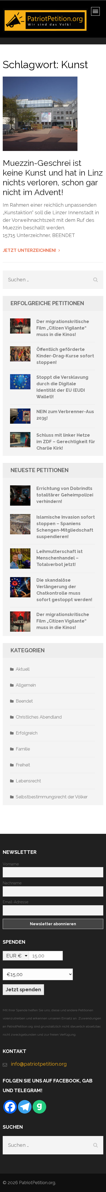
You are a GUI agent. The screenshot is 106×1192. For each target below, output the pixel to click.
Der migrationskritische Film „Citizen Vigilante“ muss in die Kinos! (62, 328)
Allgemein (26, 685)
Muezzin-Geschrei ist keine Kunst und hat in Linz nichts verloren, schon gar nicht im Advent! (53, 177)
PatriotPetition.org (37, 1182)
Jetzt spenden (23, 989)
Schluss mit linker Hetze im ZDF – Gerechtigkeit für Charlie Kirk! (65, 442)
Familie (23, 749)
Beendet (24, 701)
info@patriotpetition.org (39, 1064)
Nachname (12, 883)
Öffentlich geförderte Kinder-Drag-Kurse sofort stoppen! (65, 356)
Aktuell (23, 669)
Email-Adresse (15, 902)
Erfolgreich (27, 733)
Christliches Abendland (39, 717)
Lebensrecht (28, 780)
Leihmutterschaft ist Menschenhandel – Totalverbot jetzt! (59, 558)
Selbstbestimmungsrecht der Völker (52, 796)
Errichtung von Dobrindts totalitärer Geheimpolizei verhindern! (64, 495)
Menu (97, 13)
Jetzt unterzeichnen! (29, 250)
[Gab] (39, 1107)
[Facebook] (10, 1107)
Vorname (11, 864)
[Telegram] (25, 1107)
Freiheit (23, 765)
